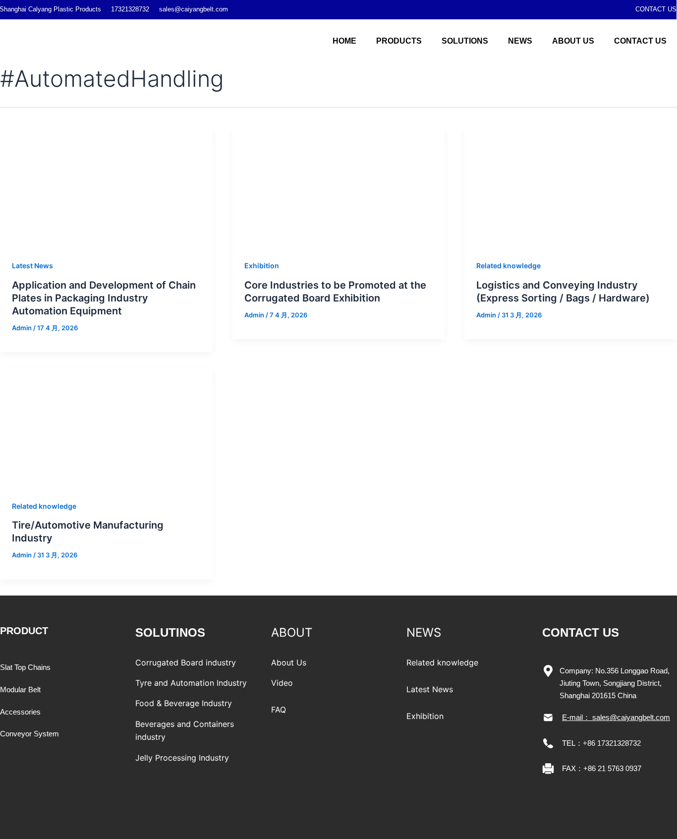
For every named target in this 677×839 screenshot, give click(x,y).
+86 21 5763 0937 (612, 768)
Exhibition (261, 265)
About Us (573, 41)
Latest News (32, 265)
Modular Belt (20, 689)
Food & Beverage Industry (183, 703)
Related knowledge (508, 265)
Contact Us (640, 41)
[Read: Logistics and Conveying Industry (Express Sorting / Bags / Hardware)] (570, 186)
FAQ (278, 710)
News (520, 41)
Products (399, 41)
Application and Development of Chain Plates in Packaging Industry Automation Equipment (104, 298)
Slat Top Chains (25, 667)
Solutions (465, 41)
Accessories (20, 712)
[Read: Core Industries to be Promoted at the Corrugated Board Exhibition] (338, 186)
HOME (344, 41)
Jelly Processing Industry (182, 758)
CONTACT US (656, 9)
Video (282, 683)
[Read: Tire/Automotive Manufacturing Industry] (106, 427)
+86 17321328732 (612, 743)
